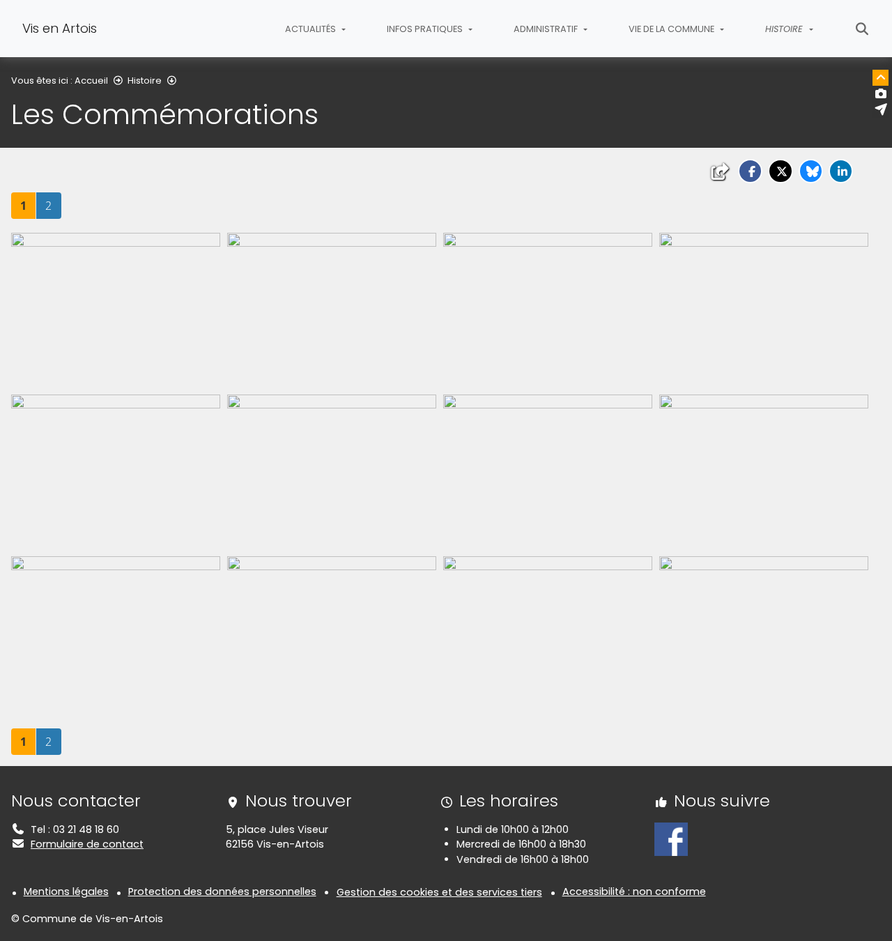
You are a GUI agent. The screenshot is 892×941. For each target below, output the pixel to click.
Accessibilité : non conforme (634, 891)
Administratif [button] (547, 29)
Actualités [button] (311, 29)
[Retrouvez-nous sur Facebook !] (671, 839)
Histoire (145, 80)
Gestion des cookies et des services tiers (439, 892)
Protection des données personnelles (222, 891)
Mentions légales (66, 891)
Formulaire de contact (87, 844)
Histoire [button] (785, 29)
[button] (750, 171)
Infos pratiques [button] (426, 29)
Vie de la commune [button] (672, 29)
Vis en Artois (59, 28)
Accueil (91, 80)
